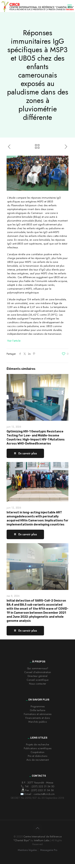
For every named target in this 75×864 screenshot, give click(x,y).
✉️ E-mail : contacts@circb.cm (37, 794)
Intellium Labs (41, 840)
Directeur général (37, 676)
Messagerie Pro (48, 850)
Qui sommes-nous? (37, 668)
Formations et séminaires (37, 714)
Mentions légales (27, 850)
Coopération (37, 752)
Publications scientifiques (37, 748)
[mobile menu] (69, 6)
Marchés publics (37, 722)
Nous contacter (37, 684)
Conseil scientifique (37, 680)
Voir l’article (13, 341)
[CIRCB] (37, 6)
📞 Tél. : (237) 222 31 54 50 (37, 786)
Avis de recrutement (37, 760)
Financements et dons (37, 718)
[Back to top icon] (37, 828)
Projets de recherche (37, 744)
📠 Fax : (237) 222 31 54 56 (37, 790)
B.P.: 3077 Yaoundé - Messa (37, 782)
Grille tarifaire (37, 710)
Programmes (38, 706)
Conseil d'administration (37, 672)
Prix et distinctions (37, 756)
